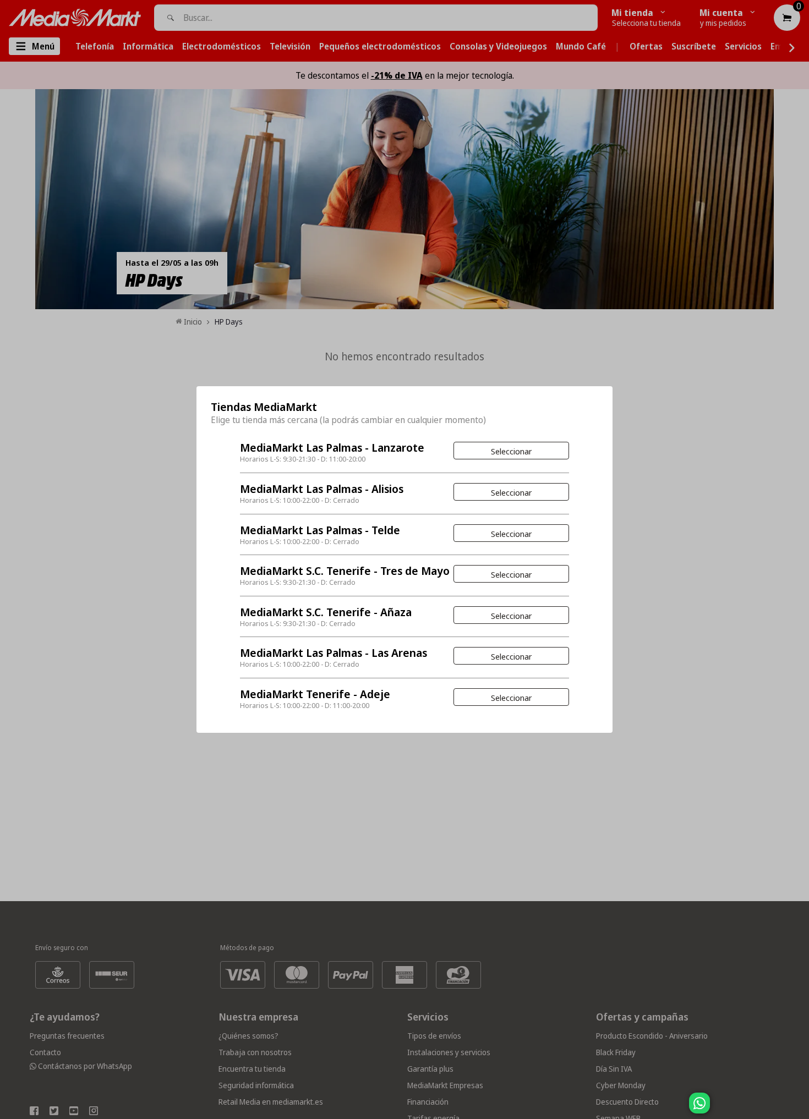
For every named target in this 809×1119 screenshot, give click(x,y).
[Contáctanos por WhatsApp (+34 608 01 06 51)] (798, 1108)
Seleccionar (511, 451)
